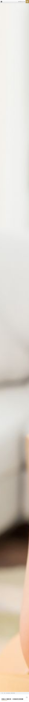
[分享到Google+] (21, 1)
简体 (24, 1)
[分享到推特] (18, 1)
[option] (14, 347)
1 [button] (13, 691)
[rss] (22, 1)
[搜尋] (27, 1)
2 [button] (15, 691)
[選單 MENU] (1, 2)
